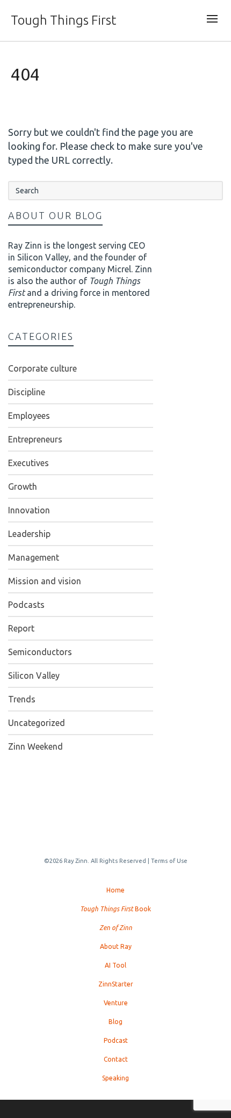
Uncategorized (36, 723)
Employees (29, 415)
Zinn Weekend (35, 746)
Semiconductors (40, 652)
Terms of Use (169, 861)
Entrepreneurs (35, 439)
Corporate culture (42, 368)
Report (21, 628)
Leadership (29, 534)
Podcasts (26, 604)
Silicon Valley (34, 675)
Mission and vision (44, 581)
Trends (21, 699)
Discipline (26, 392)
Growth (22, 486)
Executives (28, 463)
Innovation (29, 510)
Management (33, 557)
